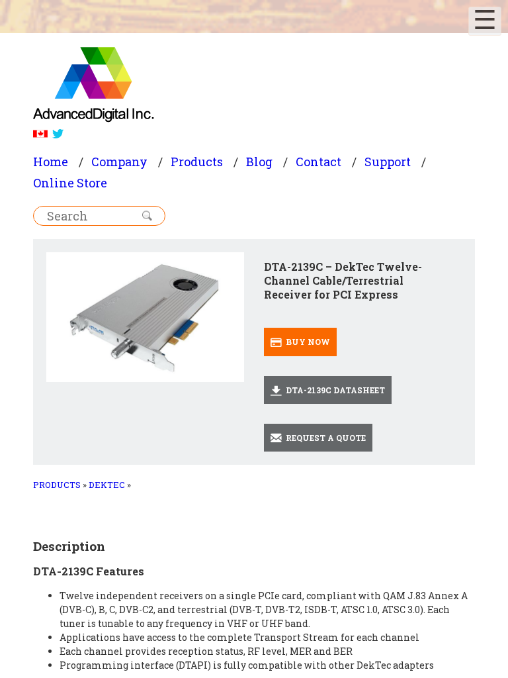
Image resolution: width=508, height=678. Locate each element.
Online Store (70, 183)
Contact (318, 162)
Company (119, 162)
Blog (259, 162)
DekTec (107, 485)
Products (197, 162)
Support (387, 162)
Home (50, 162)
